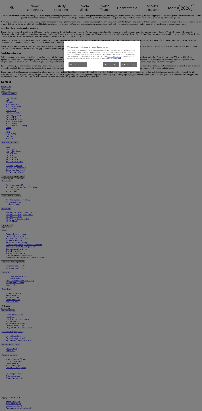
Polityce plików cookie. (113, 58)
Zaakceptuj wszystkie (128, 64)
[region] (102, 56)
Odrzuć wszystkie (110, 64)
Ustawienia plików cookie (78, 64)
